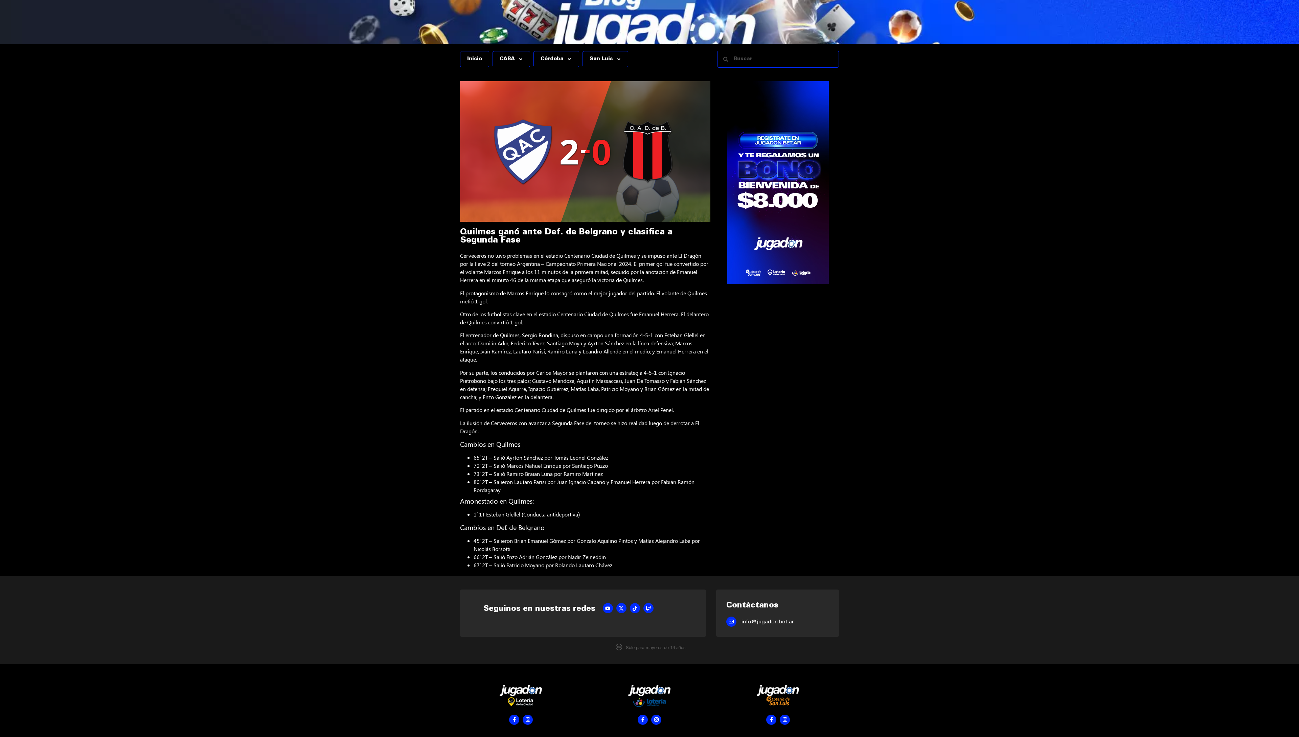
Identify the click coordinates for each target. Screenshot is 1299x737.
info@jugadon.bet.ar (768, 622)
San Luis (601, 59)
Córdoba (552, 59)
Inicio (474, 59)
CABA (507, 59)
